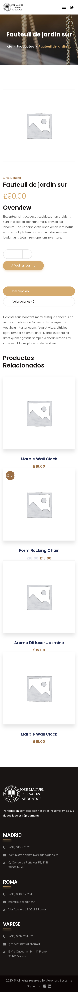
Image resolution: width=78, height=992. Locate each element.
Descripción (20, 291)
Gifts (6, 178)
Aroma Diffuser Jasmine (39, 642)
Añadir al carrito (23, 266)
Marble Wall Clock (39, 459)
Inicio (8, 46)
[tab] (39, 291)
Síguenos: (34, 986)
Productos (25, 46)
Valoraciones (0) (24, 302)
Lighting (15, 178)
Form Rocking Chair (39, 550)
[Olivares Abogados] (13, 7)
